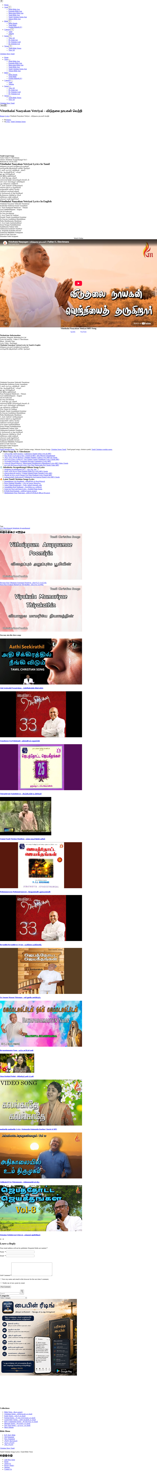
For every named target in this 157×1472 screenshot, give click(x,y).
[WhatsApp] (9, 533)
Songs (6, 86)
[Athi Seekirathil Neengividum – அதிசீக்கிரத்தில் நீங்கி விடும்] (41, 684)
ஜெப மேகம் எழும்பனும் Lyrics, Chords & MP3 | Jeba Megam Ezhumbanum (29, 456)
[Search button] (22, 1292)
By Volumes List (14, 94)
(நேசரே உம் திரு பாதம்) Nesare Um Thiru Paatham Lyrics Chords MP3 (28, 475)
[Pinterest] (6, 533)
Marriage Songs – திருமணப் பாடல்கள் (17, 1423)
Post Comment (5, 1287)
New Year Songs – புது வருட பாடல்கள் (17, 1425)
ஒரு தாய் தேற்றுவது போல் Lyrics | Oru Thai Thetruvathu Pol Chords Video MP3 (31, 465)
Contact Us (8, 1469)
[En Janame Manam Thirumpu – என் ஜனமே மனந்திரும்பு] (41, 993)
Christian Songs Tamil (58, 449)
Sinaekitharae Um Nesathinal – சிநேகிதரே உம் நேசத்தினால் (24, 481)
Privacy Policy (9, 1465)
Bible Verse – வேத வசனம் (13, 1412)
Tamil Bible (12, 76)
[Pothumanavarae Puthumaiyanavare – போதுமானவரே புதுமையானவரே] (41, 888)
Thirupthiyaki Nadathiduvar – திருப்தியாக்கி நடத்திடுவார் (21, 794)
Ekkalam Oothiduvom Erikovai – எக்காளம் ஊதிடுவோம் (20, 1235)
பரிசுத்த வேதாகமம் (10, 1441)
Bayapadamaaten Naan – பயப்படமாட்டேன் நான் (16, 1050)
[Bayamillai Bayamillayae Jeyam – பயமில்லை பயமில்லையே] (41, 940)
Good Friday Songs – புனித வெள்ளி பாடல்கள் (20, 1420)
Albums (11, 84)
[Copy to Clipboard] (14, 533)
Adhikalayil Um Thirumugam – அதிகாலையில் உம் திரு (19, 1182)
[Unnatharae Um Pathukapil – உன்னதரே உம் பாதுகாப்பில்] (41, 737)
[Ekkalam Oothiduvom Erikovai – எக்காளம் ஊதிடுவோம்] (41, 1231)
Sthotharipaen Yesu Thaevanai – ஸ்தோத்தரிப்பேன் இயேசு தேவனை (27, 493)
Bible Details (13, 75)
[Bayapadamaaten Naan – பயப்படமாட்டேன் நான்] (41, 1046)
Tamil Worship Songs (7, 449)
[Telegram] (16, 533)
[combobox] (10, 1293)
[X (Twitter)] (4, 533)
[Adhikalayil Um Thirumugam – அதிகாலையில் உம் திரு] (41, 1178)
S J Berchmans (5, 528)
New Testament (9, 1439)
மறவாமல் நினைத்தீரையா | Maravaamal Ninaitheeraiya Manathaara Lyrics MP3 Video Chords (36, 463)
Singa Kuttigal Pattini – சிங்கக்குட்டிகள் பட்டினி (17, 1076)
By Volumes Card (15, 92)
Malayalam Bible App (16, 65)
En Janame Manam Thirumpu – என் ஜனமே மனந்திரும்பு (20, 997)
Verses (6, 96)
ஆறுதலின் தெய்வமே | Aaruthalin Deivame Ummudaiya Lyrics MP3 (27, 461)
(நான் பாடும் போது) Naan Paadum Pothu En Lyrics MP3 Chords (26, 471)
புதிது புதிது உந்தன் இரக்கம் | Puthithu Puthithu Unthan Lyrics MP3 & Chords (30, 457)
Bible (6, 73)
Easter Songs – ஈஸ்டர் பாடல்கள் (15, 1416)
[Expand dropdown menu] (9, 73)
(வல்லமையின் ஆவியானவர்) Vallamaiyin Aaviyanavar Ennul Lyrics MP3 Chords (32, 477)
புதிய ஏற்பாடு (8, 1444)
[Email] (11, 533)
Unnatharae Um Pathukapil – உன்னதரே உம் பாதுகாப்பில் (20, 741)
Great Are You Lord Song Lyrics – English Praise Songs (23, 489)
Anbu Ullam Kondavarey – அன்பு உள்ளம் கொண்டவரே (23, 485)
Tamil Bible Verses (15, 98)
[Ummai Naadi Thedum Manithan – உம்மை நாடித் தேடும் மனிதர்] (25, 835)
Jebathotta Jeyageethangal (20, 528)
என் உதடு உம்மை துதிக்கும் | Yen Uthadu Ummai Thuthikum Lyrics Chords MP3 (31, 459)
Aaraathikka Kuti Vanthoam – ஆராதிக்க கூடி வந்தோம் (23, 487)
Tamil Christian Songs (18, 122)
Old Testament (9, 1437)
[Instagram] (6, 1456)
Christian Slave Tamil (7, 54)
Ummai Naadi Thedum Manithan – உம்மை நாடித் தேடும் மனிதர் (22, 839)
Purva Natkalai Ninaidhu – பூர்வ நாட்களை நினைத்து (22, 483)
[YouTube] (11, 1456)
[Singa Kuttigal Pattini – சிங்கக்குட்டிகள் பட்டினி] (17, 1072)
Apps (6, 59)
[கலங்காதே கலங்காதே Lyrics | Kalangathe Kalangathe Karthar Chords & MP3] (41, 1125)
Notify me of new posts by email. (14, 1283)
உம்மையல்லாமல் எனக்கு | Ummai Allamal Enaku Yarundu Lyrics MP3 (28, 473)
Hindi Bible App (14, 61)
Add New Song (9, 1460)
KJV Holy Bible (9, 1435)
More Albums (9, 1427)
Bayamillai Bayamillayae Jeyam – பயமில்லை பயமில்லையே (21, 945)
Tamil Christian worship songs (102, 449)
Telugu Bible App (15, 71)
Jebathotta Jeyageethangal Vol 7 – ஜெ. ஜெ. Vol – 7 (21, 469)
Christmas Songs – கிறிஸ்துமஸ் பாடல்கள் (18, 1414)
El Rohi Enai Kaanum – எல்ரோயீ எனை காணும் (20, 491)
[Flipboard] (22, 533)
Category (7, 80)
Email (3, 1256)
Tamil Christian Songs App (18, 69)
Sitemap (7, 1467)
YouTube (83, 332)
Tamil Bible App (14, 67)
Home (6, 57)
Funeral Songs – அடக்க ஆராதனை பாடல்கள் (19, 1418)
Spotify (72, 332)
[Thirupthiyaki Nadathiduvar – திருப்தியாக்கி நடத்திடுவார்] (41, 789)
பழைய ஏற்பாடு (9, 1443)
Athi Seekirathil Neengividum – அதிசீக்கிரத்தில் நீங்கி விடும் (21, 688)
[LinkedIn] (19, 533)
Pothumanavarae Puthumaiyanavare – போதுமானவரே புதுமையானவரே (25, 892)
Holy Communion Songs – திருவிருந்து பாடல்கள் (21, 1422)
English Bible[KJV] (15, 78)
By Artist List (13, 90)
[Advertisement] (78, 139)
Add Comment (5, 1275)
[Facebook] (1, 533)
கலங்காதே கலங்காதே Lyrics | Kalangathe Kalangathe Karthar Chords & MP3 (28, 1129)
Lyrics (8, 122)
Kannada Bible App (15, 63)
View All (12, 88)
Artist (10, 82)
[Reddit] (24, 533)
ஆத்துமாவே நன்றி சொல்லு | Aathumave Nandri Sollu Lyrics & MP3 (27, 454)
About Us (7, 1463)
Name (3, 1252)
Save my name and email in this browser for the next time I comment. (25, 1279)
